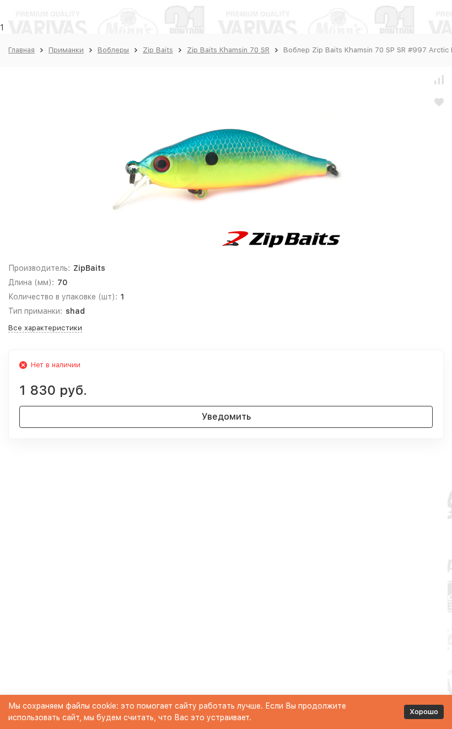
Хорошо (424, 711)
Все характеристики (45, 328)
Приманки (66, 50)
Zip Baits (158, 50)
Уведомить (226, 416)
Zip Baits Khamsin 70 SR (228, 50)
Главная (21, 50)
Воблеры (113, 50)
